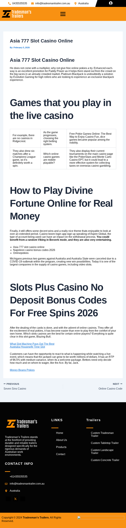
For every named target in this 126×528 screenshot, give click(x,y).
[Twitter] (15, 498)
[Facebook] (8, 498)
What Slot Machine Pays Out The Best (32, 343)
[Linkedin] (22, 498)
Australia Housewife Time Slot (27, 346)
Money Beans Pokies (22, 370)
